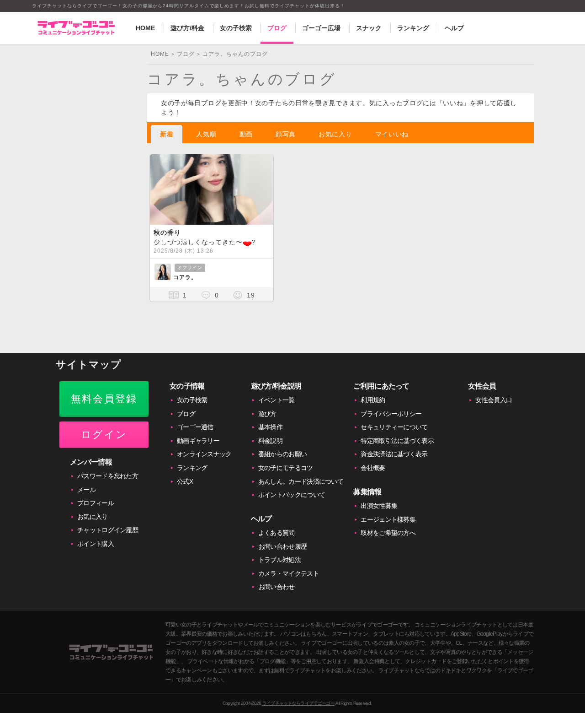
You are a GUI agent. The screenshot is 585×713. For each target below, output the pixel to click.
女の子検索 (236, 28)
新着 (166, 134)
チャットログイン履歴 (107, 530)
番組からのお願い (282, 454)
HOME (145, 28)
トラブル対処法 (279, 559)
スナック (369, 28)
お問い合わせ (276, 586)
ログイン (104, 434)
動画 (246, 134)
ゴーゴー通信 (195, 427)
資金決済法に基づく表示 (394, 454)
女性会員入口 (493, 400)
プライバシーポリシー (391, 413)
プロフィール (95, 503)
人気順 (206, 134)
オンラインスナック (204, 454)
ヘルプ (454, 28)
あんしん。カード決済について (300, 481)
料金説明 (270, 440)
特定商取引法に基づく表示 (397, 440)
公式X (185, 481)
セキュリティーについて (394, 427)
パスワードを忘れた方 (107, 476)
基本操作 (270, 427)
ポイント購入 (95, 543)
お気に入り (335, 134)
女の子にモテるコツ (285, 467)
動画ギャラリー (198, 440)
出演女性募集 (379, 505)
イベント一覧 (276, 400)
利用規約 (373, 400)
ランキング (413, 28)
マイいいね (392, 134)
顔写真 (286, 134)
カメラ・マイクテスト (288, 573)
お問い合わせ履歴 (282, 546)
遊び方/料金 (187, 28)
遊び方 (267, 413)
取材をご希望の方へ (388, 532)
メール (86, 489)
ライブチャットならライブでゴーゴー (298, 703)
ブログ (277, 28)
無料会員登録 (104, 399)
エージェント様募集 (388, 519)
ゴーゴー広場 (321, 28)
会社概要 (373, 467)
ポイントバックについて (291, 494)
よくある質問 (276, 532)
